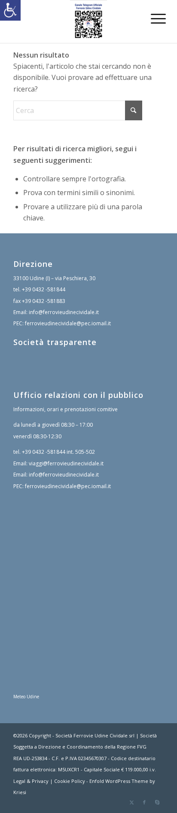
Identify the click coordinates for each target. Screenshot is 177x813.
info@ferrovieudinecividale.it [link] (64, 312)
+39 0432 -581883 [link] (43, 301)
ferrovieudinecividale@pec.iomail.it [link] (68, 323)
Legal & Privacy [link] (31, 781)
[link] (10, 10)
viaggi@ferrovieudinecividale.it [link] (66, 463)
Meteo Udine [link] (26, 697)
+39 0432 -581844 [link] (43, 289)
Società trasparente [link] (55, 342)
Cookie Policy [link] (69, 781)
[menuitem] (152, 18)
